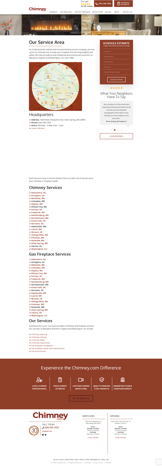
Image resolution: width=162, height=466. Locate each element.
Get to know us (81, 398)
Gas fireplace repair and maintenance (48, 348)
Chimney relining (38, 337)
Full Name (107, 51)
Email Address (109, 62)
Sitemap (108, 463)
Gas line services (38, 351)
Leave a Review (37, 128)
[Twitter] (45, 434)
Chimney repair (38, 340)
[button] (87, 3)
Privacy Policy (98, 463)
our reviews (116, 136)
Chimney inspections (40, 343)
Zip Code (107, 67)
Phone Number (109, 57)
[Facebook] (43, 434)
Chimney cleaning (39, 334)
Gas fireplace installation (42, 345)
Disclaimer (87, 463)
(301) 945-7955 (104, 3)
